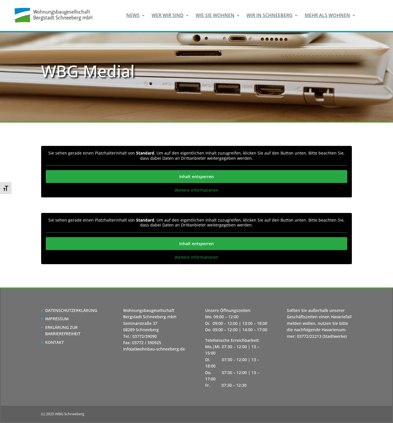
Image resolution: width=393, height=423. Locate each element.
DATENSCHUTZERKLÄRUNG (71, 310)
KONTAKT (54, 342)
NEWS (133, 15)
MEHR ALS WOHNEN (327, 15)
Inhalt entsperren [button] (196, 176)
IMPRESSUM (57, 318)
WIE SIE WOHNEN (215, 15)
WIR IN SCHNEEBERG (270, 15)
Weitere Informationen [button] (196, 190)
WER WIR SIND (168, 15)
